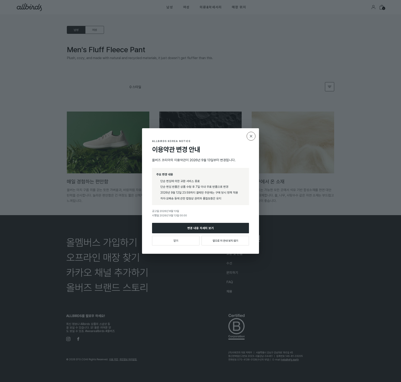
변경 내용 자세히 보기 (200, 228)
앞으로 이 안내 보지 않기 (225, 240)
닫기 (176, 240)
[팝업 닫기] (251, 136)
